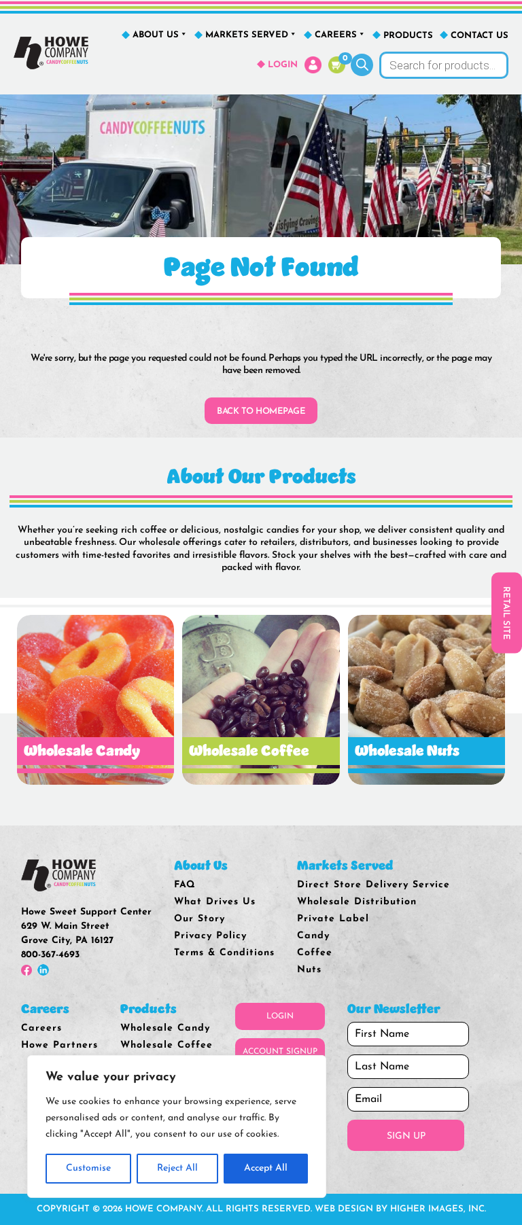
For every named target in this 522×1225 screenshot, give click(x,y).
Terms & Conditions (224, 953)
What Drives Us (215, 902)
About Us (156, 35)
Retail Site (506, 612)
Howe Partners (59, 1045)
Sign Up (406, 1136)
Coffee (314, 953)
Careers (336, 35)
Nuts (309, 970)
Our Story (199, 919)
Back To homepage (261, 411)
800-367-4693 (50, 955)
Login (283, 64)
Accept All (266, 1168)
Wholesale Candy (165, 1028)
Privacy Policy (210, 936)
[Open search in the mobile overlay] (430, 65)
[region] (176, 1126)
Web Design (344, 1209)
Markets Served (246, 35)
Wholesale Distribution (357, 902)
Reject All (177, 1168)
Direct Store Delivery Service (373, 885)
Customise (88, 1168)
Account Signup (280, 1052)
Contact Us (479, 35)
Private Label (333, 919)
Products (408, 35)
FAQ (185, 885)
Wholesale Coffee (166, 1045)
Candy (313, 936)
